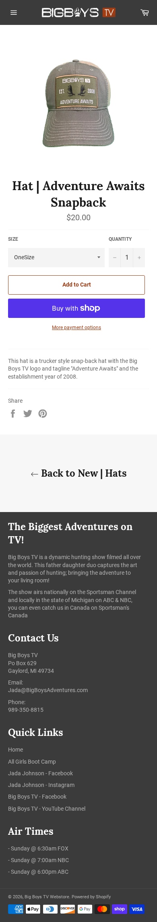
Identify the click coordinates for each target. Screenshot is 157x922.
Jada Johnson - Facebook (40, 773)
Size (13, 239)
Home (15, 749)
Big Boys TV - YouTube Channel (46, 808)
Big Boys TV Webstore (47, 896)
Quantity (120, 239)
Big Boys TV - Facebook (37, 796)
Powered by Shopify (91, 896)
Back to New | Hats (83, 473)
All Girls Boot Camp (32, 761)
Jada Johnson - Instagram (41, 785)
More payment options (76, 327)
